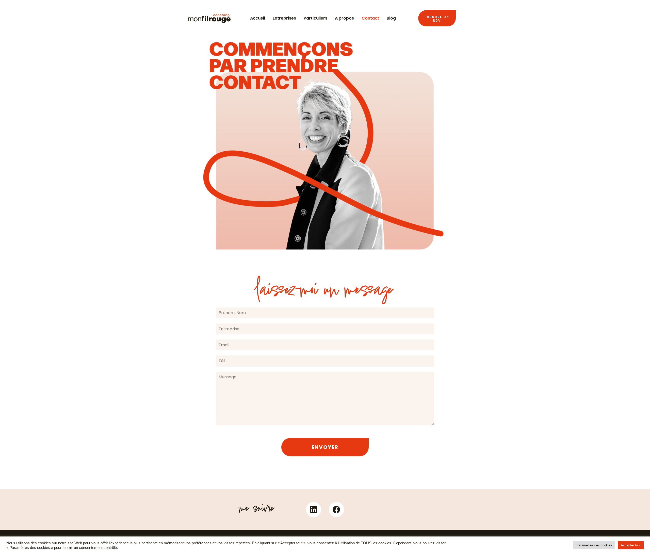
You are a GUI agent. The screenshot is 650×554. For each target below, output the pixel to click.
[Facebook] (336, 509)
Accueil (257, 18)
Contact (370, 18)
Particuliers (315, 18)
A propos (344, 18)
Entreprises (284, 18)
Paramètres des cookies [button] (594, 545)
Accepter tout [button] (631, 545)
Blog (391, 18)
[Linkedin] (313, 509)
